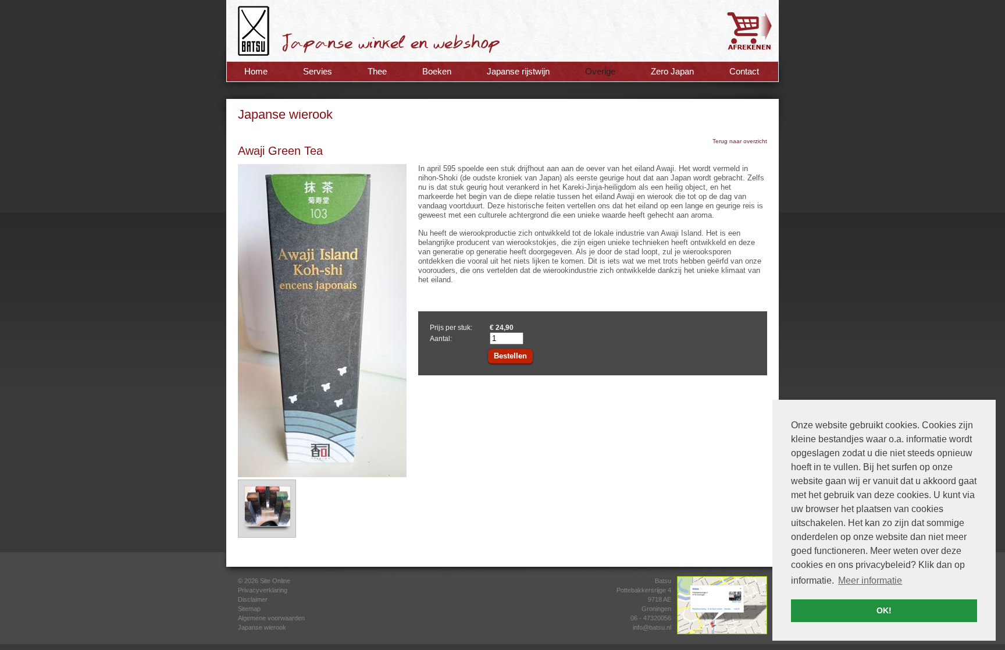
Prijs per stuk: (451, 328)
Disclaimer (253, 599)
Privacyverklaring (262, 590)
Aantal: (441, 339)
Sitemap (249, 608)
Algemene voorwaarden (271, 618)
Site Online (275, 580)
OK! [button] (884, 610)
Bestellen (510, 355)
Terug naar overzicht (739, 141)
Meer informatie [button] (870, 580)
